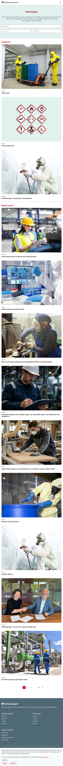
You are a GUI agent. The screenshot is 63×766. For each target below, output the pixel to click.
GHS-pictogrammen (8, 146)
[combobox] (16, 31)
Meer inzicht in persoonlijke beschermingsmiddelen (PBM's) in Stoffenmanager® (27, 362)
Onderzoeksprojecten (7, 737)
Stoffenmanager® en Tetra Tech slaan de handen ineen (19, 627)
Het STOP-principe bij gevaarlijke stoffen (14, 679)
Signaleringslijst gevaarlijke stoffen (13, 309)
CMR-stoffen (6, 93)
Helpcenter (5, 735)
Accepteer (13, 763)
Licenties (35, 721)
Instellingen (4, 760)
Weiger (4, 763)
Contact (4, 721)
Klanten (35, 723)
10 (39, 688)
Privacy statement (43, 757)
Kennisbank (5, 732)
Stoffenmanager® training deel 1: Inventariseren (17, 198)
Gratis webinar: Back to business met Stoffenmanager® (19, 256)
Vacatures (4, 719)
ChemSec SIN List (7, 574)
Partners (4, 723)
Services (35, 719)
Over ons (4, 716)
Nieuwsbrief (5, 740)
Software (35, 716)
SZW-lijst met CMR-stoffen (10, 521)
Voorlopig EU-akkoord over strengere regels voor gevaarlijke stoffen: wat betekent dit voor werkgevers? (30, 415)
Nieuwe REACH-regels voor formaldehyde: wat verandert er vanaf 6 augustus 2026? (28, 469)
